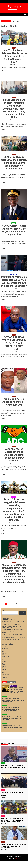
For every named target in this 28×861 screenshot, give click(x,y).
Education (14, 496)
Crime (3, 651)
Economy (4, 653)
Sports (4, 676)
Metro (3, 664)
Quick (5, 682)
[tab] (4, 682)
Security (4, 671)
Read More (3, 74)
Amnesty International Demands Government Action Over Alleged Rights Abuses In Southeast (13, 631)
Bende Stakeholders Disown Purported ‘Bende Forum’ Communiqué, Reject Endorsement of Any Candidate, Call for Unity (14, 109)
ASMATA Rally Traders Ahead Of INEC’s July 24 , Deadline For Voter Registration (14, 230)
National (13, 223)
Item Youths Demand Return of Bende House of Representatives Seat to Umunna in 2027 (14, 56)
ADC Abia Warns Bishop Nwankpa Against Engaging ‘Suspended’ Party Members (14, 455)
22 (16, 603)
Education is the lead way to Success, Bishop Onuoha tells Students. (12, 718)
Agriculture (5, 646)
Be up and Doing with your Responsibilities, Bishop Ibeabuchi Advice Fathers (13, 700)
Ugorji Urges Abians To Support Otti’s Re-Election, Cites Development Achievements (13, 846)
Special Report (6, 674)
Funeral (4, 659)
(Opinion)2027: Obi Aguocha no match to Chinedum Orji (14, 402)
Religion (4, 669)
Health (4, 661)
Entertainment (13, 274)
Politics (13, 47)
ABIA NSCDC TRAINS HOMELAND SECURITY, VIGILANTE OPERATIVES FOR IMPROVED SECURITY (12, 626)
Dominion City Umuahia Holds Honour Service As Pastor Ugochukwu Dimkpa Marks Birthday (14, 281)
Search (4, 610)
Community (5, 648)
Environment (5, 658)
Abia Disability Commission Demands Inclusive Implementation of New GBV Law (13, 767)
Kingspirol (17, 858)
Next (20, 603)
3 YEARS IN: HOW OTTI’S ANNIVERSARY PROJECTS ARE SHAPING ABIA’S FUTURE (14, 343)
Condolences (5, 650)
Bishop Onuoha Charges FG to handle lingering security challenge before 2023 (12, 709)
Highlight (11, 682)
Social (3, 672)
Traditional (4, 677)
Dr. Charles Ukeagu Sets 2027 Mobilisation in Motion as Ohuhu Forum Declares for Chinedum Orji (14, 163)
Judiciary (4, 663)
